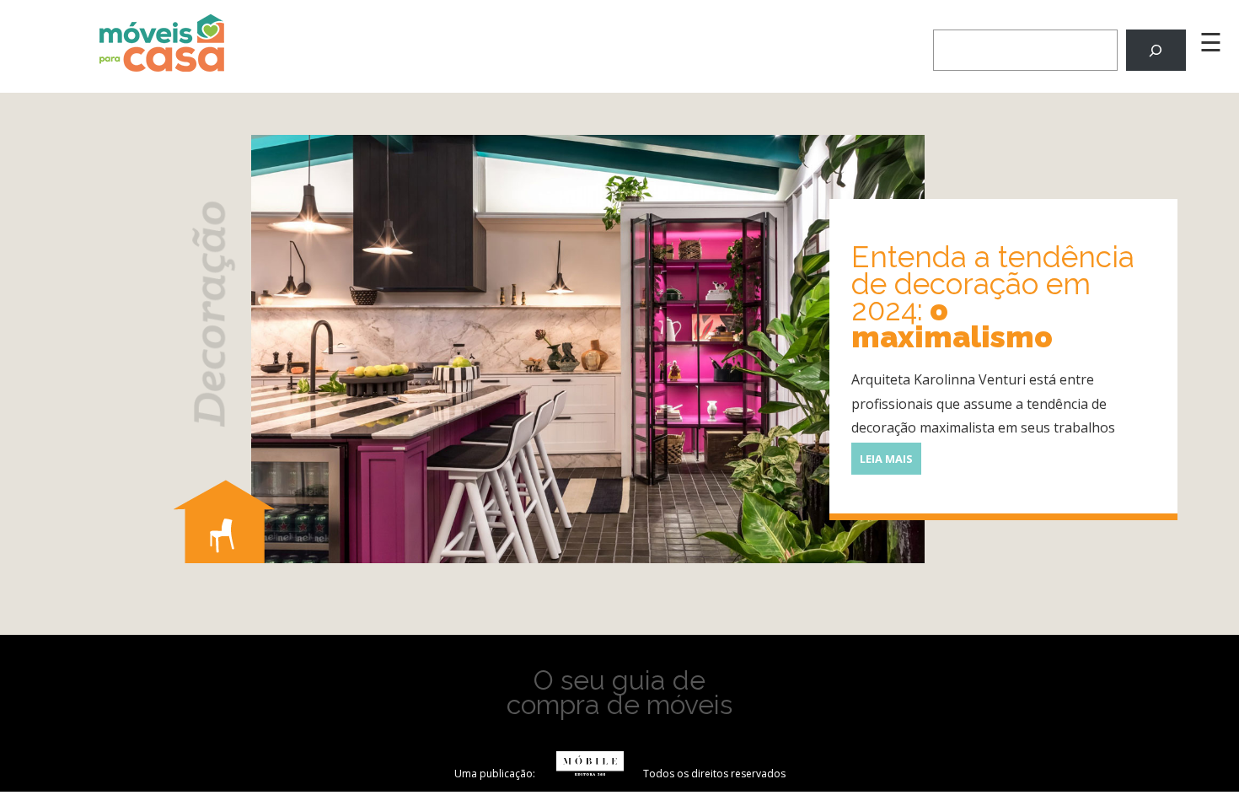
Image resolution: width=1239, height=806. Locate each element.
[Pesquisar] (1156, 50)
